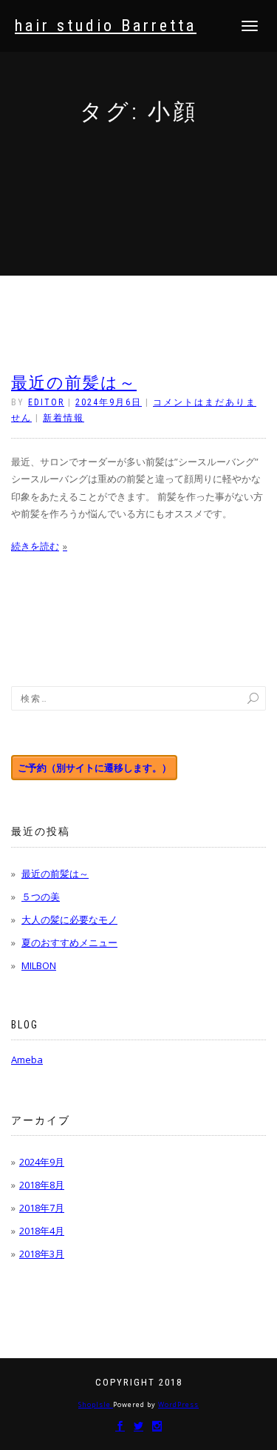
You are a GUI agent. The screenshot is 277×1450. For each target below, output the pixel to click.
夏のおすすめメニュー (69, 942)
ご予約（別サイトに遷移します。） (94, 767)
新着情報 (63, 418)
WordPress (178, 1404)
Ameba (27, 1059)
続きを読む (35, 546)
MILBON (38, 965)
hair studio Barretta (105, 26)
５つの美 (40, 896)
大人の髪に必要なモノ (69, 919)
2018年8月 (41, 1184)
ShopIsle (95, 1404)
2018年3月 (41, 1253)
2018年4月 (41, 1230)
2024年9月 (41, 1161)
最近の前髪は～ (74, 382)
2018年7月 (41, 1207)
